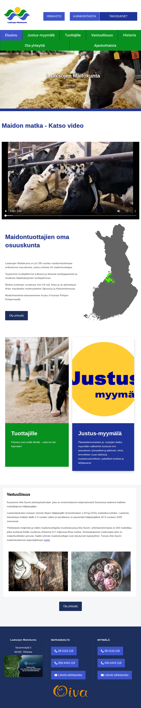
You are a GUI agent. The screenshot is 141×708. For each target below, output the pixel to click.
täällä (47, 540)
